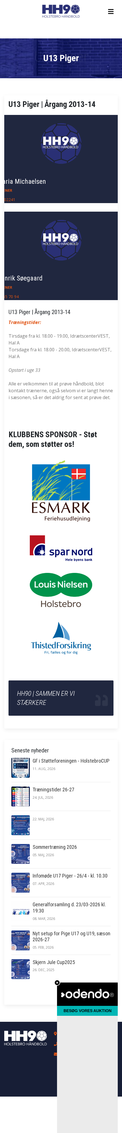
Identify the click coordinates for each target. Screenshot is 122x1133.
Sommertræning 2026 (55, 847)
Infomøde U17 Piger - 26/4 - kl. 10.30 (70, 876)
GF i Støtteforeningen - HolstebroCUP (71, 761)
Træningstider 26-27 (53, 790)
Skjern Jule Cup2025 (54, 962)
